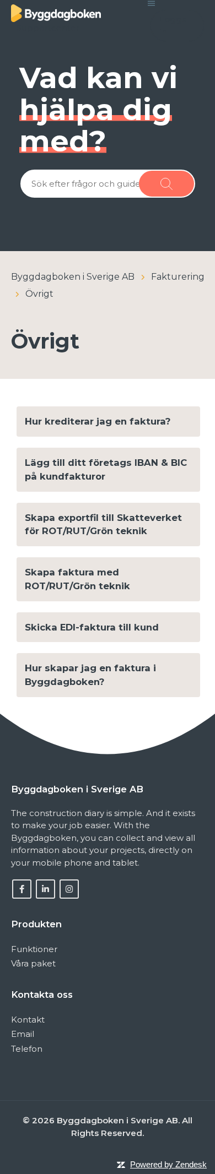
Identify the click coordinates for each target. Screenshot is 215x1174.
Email (22, 1034)
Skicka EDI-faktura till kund (92, 627)
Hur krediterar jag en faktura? (97, 421)
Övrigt (39, 294)
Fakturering (178, 276)
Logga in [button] (173, 25)
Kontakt (28, 1019)
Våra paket (33, 963)
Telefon (26, 1048)
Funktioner (34, 949)
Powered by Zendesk (168, 1164)
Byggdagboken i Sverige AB (73, 276)
